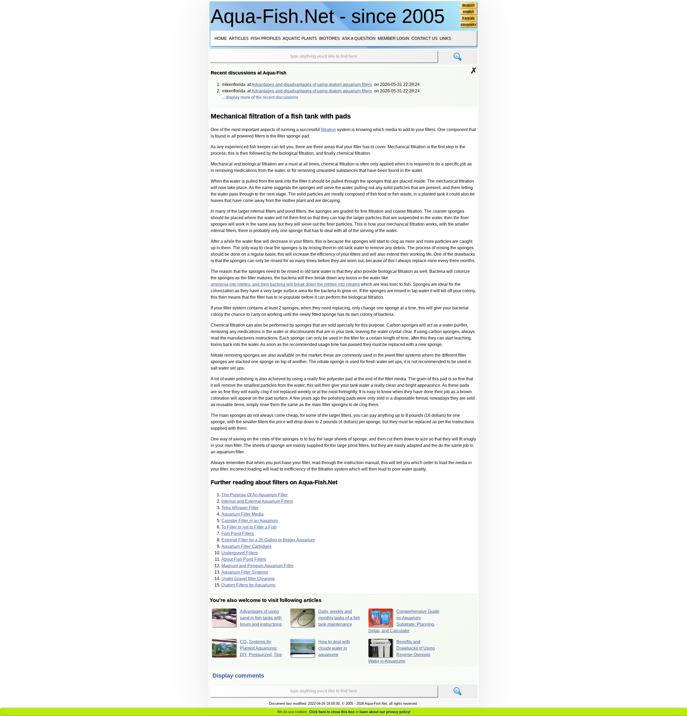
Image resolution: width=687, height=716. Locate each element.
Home (220, 38)
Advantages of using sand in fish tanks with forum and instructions (261, 618)
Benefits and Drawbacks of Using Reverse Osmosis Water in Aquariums (401, 651)
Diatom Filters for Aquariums (248, 585)
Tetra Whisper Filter (239, 507)
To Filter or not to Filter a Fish (249, 527)
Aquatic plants (300, 38)
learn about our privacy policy (385, 712)
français (468, 18)
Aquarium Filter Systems (244, 572)
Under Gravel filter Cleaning (248, 578)
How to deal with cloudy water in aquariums (334, 648)
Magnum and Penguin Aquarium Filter (257, 565)
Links (445, 38)
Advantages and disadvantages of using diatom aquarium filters (311, 84)
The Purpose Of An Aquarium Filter (254, 495)
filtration (328, 129)
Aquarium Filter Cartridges (246, 546)
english (468, 11)
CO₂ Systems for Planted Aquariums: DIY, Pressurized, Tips (261, 648)
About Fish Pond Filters (243, 559)
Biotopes (329, 38)
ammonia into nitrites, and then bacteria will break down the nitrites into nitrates (285, 284)
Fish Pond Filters (237, 533)
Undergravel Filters (239, 553)
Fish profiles (266, 38)
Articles (239, 38)
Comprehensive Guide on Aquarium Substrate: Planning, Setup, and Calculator (403, 621)
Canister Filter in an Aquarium (249, 520)
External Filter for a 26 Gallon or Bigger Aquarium (268, 540)
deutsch (468, 5)
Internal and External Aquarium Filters (257, 501)
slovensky (468, 24)
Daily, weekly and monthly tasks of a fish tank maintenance (339, 618)
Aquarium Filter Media (242, 514)
